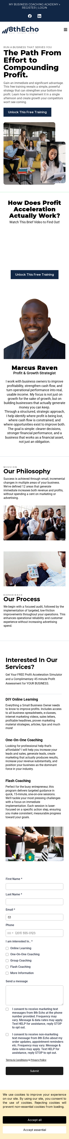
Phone (10, 925)
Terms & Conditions (17, 1060)
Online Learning (20, 948)
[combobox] (10, 933)
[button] (65, 30)
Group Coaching (20, 960)
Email (10, 909)
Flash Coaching (20, 966)
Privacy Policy (38, 1060)
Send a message (17, 981)
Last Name (14, 894)
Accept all (35, 1120)
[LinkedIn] (39, 16)
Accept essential (34, 1130)
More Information (22, 973)
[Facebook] (30, 16)
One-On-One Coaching (25, 954)
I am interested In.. (19, 941)
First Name (14, 879)
